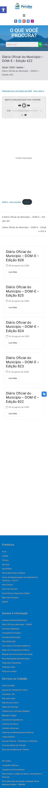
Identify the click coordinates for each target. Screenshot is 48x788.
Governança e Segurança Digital (16, 593)
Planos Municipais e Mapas (13, 573)
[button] (3, 9)
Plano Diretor (7, 585)
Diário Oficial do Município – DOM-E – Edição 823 (22, 362)
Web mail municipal (10, 597)
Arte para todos (8, 698)
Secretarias (7, 569)
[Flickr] (28, 21)
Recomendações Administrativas (16, 659)
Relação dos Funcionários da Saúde (17, 654)
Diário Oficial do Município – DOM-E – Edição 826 (22, 256)
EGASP (5, 602)
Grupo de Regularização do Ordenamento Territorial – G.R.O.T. (20, 579)
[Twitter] (19, 21)
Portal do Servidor (10, 589)
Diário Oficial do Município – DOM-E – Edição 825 (22, 291)
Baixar (27, 202)
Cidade (5, 556)
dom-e (41, 91)
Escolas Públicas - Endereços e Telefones (19, 741)
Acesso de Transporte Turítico (15, 690)
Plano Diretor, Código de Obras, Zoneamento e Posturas (22, 775)
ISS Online (6, 761)
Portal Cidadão (8, 685)
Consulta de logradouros (12, 720)
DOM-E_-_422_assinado (11, 202)
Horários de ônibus (10, 724)
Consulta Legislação (10, 629)
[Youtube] (24, 21)
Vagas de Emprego (10, 707)
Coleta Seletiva (8, 737)
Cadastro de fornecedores (13, 769)
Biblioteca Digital (9, 715)
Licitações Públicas (10, 765)
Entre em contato (9, 671)
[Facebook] (15, 21)
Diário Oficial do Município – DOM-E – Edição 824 (22, 326)
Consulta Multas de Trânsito (14, 745)
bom (35, 91)
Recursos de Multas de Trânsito (15, 749)
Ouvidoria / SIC (8, 694)
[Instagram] (32, 21)
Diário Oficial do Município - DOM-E (17, 624)
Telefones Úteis (8, 667)
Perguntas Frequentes (11, 663)
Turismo (5, 560)
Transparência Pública (11, 633)
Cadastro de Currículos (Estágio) (16, 711)
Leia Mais (13, 272)
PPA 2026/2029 (8, 641)
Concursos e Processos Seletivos (16, 646)
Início (4, 552)
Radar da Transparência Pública (15, 650)
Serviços (5, 564)
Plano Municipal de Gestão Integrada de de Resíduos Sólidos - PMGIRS (20, 783)
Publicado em (17, 91)
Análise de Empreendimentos (14, 620)
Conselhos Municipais (11, 637)
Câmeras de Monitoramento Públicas (17, 732)
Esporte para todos (10, 703)
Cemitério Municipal (10, 728)
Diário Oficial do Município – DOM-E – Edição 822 (22, 397)
